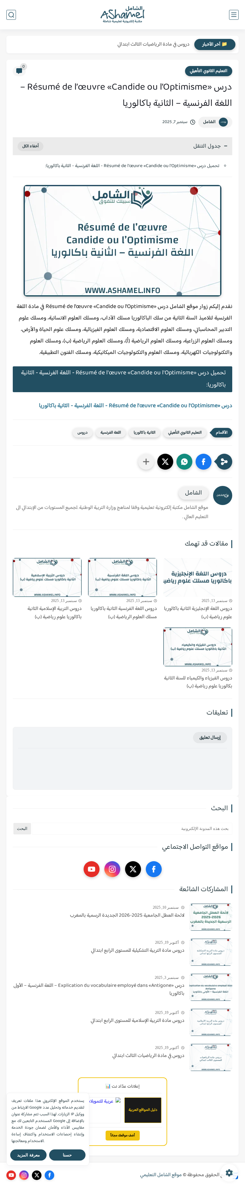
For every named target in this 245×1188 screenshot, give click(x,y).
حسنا (67, 1155)
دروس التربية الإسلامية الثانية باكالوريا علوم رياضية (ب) (54, 613)
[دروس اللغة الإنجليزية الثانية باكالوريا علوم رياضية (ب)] (197, 577)
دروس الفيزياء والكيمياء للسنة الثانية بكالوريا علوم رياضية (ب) (198, 682)
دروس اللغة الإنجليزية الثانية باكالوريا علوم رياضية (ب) (198, 613)
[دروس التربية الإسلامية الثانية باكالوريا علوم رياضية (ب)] (47, 577)
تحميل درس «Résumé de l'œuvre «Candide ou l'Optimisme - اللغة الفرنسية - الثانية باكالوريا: (132, 166)
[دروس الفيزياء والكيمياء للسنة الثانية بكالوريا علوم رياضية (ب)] (197, 646)
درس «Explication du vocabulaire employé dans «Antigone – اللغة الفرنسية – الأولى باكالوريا (98, 990)
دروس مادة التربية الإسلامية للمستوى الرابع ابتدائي (137, 1021)
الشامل (209, 122)
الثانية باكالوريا (144, 432)
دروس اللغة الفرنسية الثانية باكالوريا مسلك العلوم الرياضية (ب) (124, 613)
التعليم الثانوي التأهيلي (208, 71)
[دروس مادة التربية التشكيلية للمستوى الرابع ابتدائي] (210, 952)
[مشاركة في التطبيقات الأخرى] (146, 462)
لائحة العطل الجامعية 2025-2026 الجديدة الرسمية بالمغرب (127, 916)
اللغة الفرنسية (110, 432)
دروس (83, 432)
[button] (204, 462)
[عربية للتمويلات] (102, 1110)
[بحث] (11, 15)
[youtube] (92, 869)
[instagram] (112, 869)
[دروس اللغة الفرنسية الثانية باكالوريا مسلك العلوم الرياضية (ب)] (122, 577)
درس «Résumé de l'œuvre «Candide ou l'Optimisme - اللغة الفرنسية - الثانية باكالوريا (135, 406)
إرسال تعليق (210, 738)
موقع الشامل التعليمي (161, 1175)
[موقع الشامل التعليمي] (122, 15)
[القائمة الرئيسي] (234, 15)
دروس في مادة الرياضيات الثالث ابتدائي (153, 44)
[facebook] (154, 869)
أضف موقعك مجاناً (122, 1136)
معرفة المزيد (28, 1155)
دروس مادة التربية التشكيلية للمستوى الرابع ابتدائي (137, 951)
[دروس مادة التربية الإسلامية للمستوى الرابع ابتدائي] (210, 1022)
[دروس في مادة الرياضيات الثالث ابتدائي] (210, 1057)
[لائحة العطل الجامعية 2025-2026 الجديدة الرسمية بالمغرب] (210, 917)
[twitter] (133, 869)
